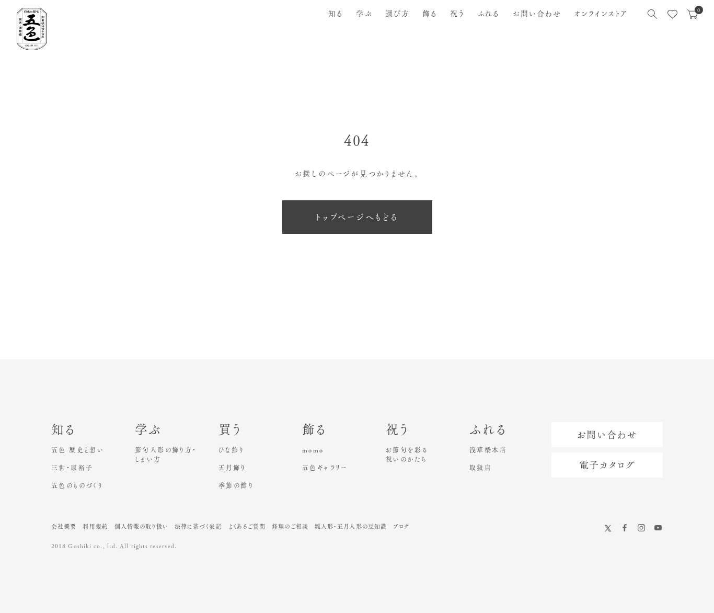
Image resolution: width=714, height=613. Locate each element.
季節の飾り (236, 485)
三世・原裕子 (72, 467)
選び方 (397, 13)
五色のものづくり (77, 485)
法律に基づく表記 (198, 526)
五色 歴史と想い (77, 450)
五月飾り (232, 467)
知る (335, 13)
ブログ (401, 526)
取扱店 (480, 467)
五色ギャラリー (325, 467)
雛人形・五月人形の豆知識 (351, 526)
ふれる (488, 13)
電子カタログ (607, 465)
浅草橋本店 (488, 450)
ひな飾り (231, 450)
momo (313, 450)
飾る (429, 13)
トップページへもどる (357, 217)
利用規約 (95, 526)
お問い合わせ (537, 13)
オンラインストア (601, 13)
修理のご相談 (290, 526)
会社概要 (63, 526)
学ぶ (364, 13)
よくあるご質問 (247, 526)
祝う (457, 13)
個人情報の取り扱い (141, 526)
